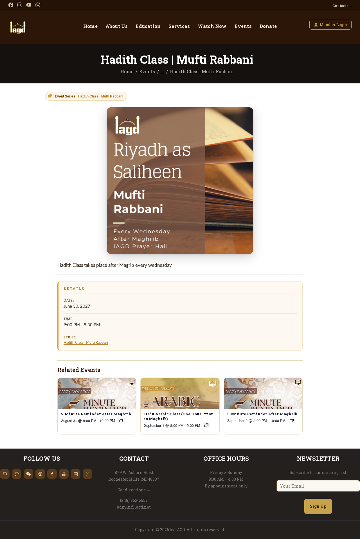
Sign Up (318, 506)
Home (127, 71)
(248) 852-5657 (134, 500)
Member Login (333, 24)
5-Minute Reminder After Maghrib (96, 414)
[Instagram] (19, 5)
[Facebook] (10, 5)
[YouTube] (28, 5)
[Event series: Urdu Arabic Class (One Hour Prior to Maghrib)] (206, 425)
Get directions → (134, 490)
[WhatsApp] (37, 5)
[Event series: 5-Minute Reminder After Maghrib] (121, 420)
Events (147, 71)
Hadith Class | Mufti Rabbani (86, 343)
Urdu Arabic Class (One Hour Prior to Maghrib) (178, 416)
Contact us (342, 5)
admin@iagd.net (134, 507)
